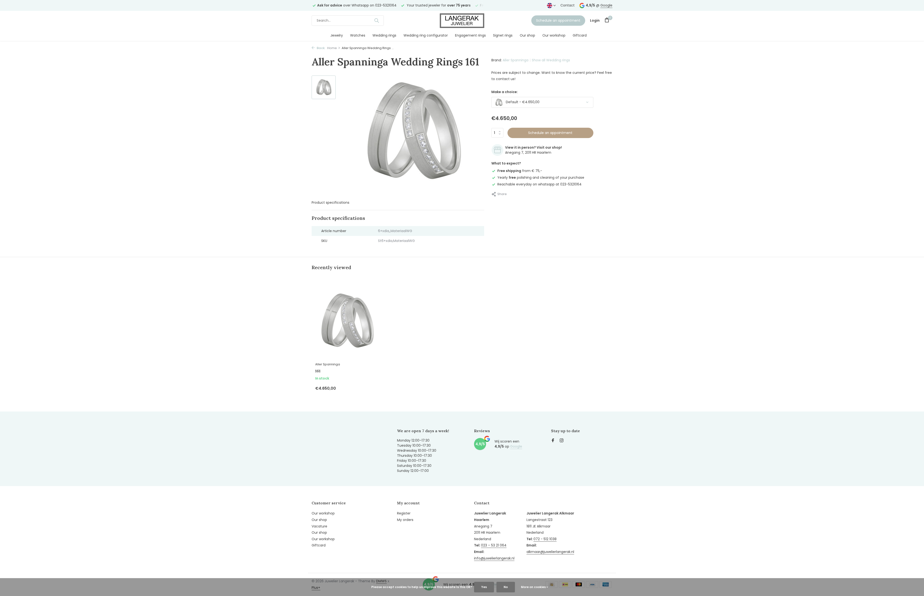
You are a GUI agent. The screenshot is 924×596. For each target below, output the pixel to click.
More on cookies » (534, 587)
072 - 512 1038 (545, 539)
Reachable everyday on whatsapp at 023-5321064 (539, 184)
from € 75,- (519, 170)
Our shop (527, 35)
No (506, 587)
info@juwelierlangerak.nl (494, 558)
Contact (567, 5)
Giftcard (580, 35)
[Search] (376, 20)
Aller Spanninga (515, 60)
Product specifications (330, 202)
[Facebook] (553, 441)
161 (318, 370)
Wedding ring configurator (426, 35)
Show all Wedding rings (551, 60)
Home (332, 48)
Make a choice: (504, 91)
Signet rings (503, 35)
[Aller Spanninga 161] (346, 321)
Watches (357, 35)
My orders (405, 519)
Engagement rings (470, 35)
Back (320, 48)
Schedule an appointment (558, 20)
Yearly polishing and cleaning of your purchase (540, 177)
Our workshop (553, 35)
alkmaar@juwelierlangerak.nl (550, 551)
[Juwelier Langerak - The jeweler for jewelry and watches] (462, 20)
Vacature (319, 526)
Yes (484, 587)
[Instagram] (562, 441)
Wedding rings (384, 35)
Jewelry (336, 35)
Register (404, 513)
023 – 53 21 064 (494, 545)
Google (606, 5)
